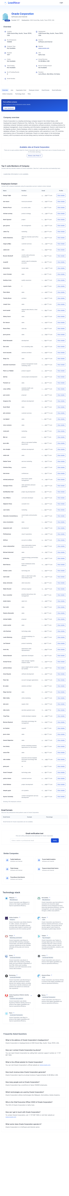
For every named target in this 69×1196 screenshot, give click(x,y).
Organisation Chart (21, 90)
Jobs (12, 90)
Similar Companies (7, 94)
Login (61, 2)
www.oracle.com (43, 48)
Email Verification (56, 90)
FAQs (29, 94)
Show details (61, 195)
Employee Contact (34, 90)
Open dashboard (9, 108)
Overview (5, 90)
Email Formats (45, 90)
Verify (55, 840)
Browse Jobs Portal (33, 155)
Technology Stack (20, 94)
